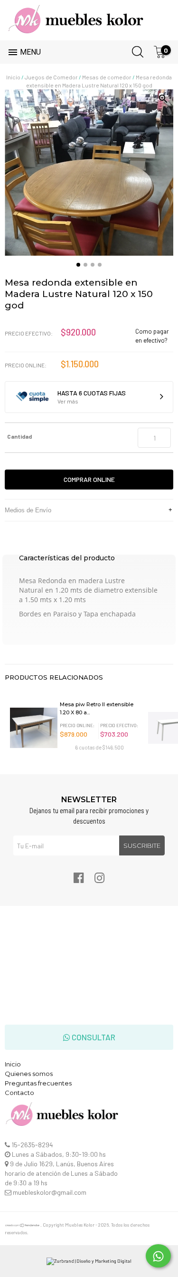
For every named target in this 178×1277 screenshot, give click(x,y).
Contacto (19, 1092)
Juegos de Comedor (51, 77)
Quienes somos (29, 1073)
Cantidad (19, 436)
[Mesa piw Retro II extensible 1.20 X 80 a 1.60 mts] (33, 725)
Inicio (13, 77)
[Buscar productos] (135, 50)
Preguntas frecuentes (38, 1083)
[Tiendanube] (22, 1226)
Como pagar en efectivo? (152, 335)
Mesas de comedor (106, 77)
